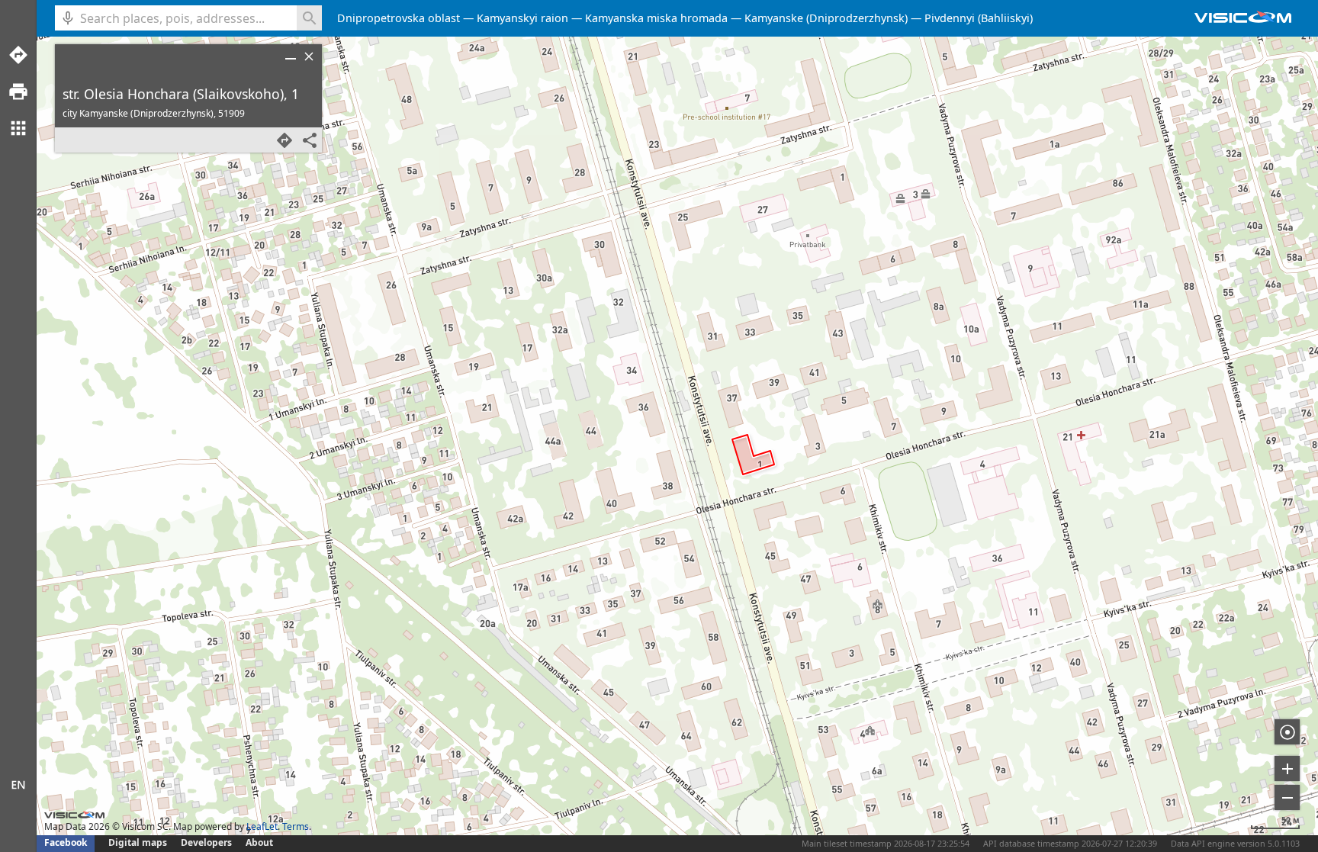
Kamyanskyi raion (522, 18)
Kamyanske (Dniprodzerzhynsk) (826, 18)
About (259, 842)
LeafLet (262, 826)
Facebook (65, 842)
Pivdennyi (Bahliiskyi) (978, 18)
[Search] (309, 18)
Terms (295, 826)
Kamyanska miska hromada (656, 18)
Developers (206, 842)
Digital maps (138, 842)
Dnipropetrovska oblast (398, 18)
